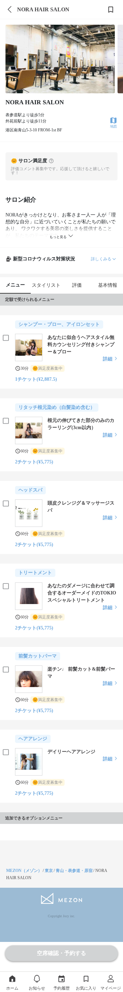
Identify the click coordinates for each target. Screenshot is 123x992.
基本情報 (107, 285)
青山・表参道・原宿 (74, 870)
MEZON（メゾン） (24, 870)
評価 (77, 285)
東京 (49, 870)
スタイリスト (46, 285)
